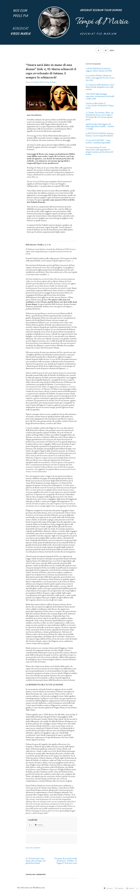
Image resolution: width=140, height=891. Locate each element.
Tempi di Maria (50, 82)
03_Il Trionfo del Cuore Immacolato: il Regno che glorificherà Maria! (36, 860)
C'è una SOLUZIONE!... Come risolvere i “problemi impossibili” (98, 141)
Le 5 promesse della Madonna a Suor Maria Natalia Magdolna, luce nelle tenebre (100, 87)
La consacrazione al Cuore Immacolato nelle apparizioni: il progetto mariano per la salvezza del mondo (99, 150)
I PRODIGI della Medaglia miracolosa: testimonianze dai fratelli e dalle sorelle (100, 96)
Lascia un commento (33, 847)
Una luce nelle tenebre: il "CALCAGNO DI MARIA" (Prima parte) (100, 105)
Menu (112, 50)
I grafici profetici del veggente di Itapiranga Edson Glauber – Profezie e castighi (100, 126)
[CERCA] (98, 50)
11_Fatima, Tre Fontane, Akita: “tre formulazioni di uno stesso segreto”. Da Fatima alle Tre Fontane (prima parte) (99, 116)
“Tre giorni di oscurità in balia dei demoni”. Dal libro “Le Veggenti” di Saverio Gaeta (65, 860)
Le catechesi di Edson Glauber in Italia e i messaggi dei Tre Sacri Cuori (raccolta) (100, 77)
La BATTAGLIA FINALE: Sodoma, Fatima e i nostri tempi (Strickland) (100, 134)
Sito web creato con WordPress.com (31, 887)
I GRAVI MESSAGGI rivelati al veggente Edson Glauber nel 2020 (99, 69)
